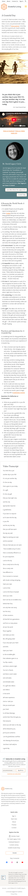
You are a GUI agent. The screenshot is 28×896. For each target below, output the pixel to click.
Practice (14, 825)
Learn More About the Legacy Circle (16, 190)
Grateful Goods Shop (14, 848)
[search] (25, 1)
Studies (8, 213)
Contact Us (15, 1)
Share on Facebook (8, 131)
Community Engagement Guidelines (14, 891)
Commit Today (22, 195)
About (8, 1)
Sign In (21, 1)
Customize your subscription (14, 774)
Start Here (14, 819)
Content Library (14, 845)
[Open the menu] (26, 6)
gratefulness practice (19, 392)
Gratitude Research (14, 842)
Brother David (15, 836)
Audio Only (14, 133)
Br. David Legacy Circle (14, 839)
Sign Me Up (20, 770)
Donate (15, 853)
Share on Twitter (20, 131)
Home (3, 1)
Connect (14, 827)
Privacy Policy (14, 894)
